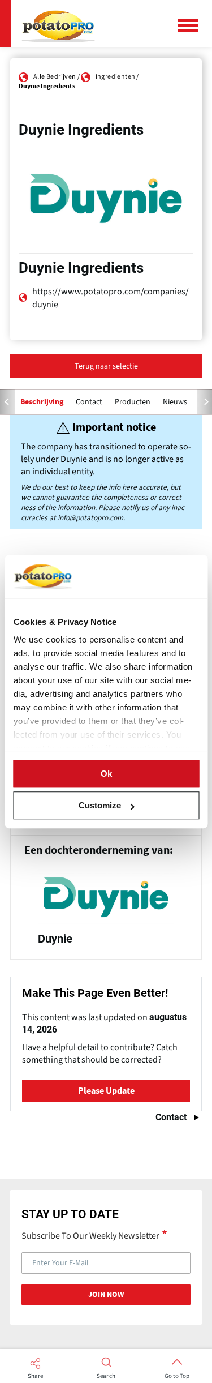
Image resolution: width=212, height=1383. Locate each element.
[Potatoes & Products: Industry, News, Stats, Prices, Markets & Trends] (58, 23)
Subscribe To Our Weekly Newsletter (90, 1235)
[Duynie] (106, 912)
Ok (106, 773)
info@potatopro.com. (91, 517)
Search (106, 1376)
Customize (100, 805)
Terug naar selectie (106, 366)
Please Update (106, 1090)
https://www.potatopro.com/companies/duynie (110, 297)
